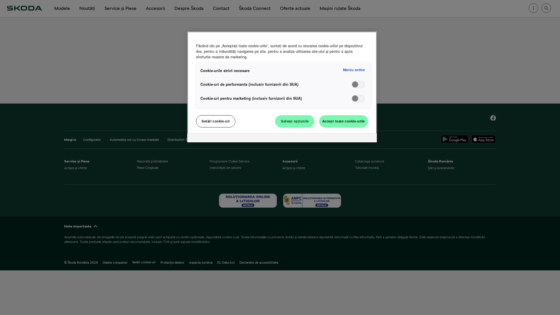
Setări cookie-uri (216, 121)
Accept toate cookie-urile (343, 121)
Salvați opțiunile (295, 121)
